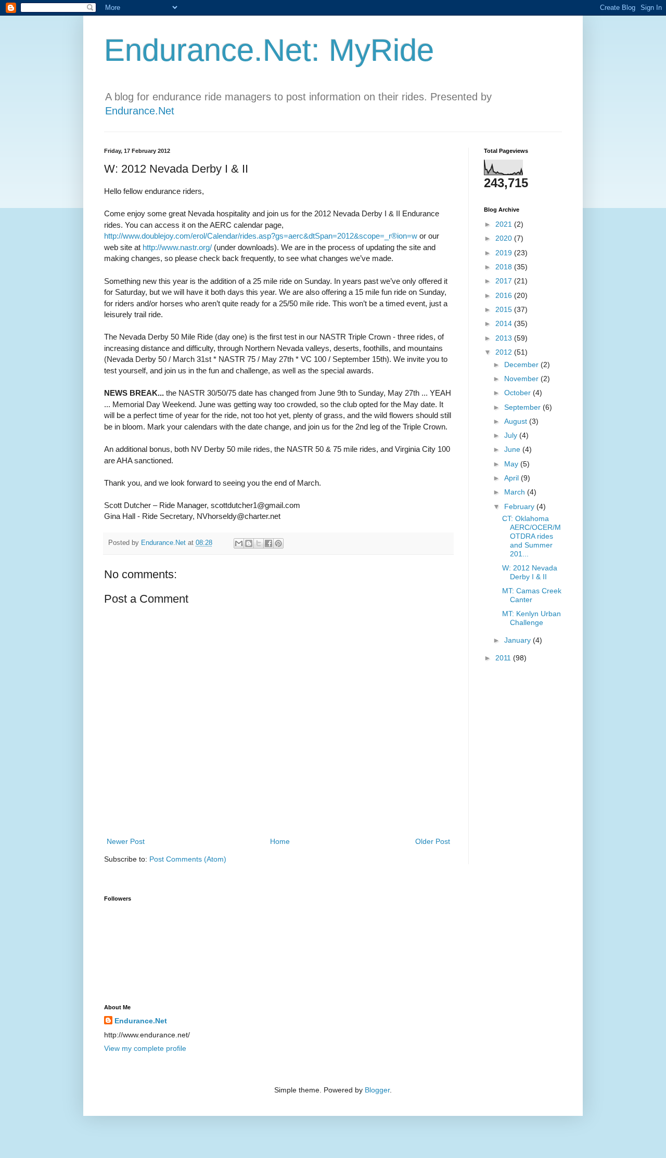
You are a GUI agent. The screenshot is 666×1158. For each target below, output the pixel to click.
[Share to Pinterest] (278, 543)
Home (280, 841)
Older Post (432, 841)
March (515, 492)
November (522, 378)
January (518, 640)
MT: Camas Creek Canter (531, 595)
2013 (504, 338)
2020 (504, 238)
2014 (504, 323)
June (513, 449)
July (511, 435)
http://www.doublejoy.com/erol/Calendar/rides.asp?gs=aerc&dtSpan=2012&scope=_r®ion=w (260, 235)
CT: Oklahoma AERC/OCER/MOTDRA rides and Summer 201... (531, 535)
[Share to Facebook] (268, 543)
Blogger (377, 1090)
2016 (504, 295)
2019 (504, 253)
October (518, 392)
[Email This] (239, 543)
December (522, 364)
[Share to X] (258, 543)
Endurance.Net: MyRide (269, 50)
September (523, 407)
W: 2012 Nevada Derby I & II (529, 572)
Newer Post (126, 841)
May (512, 464)
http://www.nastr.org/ (177, 247)
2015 (504, 309)
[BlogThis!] (249, 543)
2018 (504, 267)
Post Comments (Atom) (187, 859)
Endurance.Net (139, 110)
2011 (504, 658)
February (520, 506)
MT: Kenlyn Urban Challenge (531, 618)
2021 (504, 224)
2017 (504, 281)
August (516, 421)
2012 (504, 352)
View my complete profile (145, 1048)
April (512, 478)
